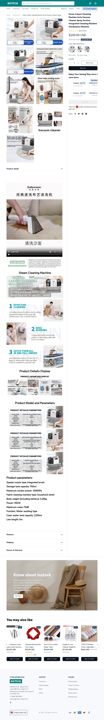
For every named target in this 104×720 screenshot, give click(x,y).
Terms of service (73, 685)
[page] (91, 8)
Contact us (42, 681)
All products (16, 15)
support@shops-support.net (19, 699)
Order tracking (43, 685)
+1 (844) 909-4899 (16, 696)
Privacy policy (72, 681)
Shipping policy (73, 689)
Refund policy (72, 697)
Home (8, 15)
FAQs (40, 689)
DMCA (41, 693)
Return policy (72, 693)
